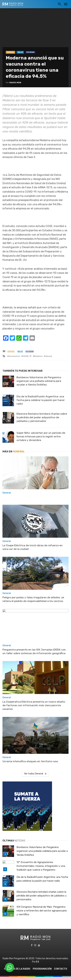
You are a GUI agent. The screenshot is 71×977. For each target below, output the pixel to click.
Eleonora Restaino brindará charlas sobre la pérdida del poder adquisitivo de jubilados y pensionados (42, 417)
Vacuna (48, 356)
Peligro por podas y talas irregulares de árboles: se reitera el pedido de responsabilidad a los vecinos (33, 599)
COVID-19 (27, 356)
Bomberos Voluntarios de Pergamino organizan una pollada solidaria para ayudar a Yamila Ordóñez (39, 381)
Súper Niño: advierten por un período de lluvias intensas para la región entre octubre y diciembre (41, 436)
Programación (42, 968)
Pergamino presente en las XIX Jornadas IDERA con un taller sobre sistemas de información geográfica (34, 651)
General (10, 52)
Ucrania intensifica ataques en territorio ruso (30, 761)
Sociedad (30, 52)
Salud (20, 52)
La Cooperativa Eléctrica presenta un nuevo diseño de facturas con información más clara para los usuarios (33, 705)
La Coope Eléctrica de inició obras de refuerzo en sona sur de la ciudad (32, 547)
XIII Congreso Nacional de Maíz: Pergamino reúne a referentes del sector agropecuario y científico (42, 910)
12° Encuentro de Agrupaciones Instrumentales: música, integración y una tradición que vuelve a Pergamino (41, 866)
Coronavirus (14, 356)
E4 (37, 961)
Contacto (60, 968)
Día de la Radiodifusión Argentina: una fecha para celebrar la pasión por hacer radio (41, 400)
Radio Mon (15, 82)
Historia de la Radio (17, 968)
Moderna (38, 356)
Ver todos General (33, 773)
